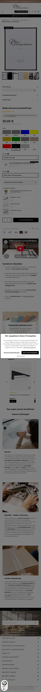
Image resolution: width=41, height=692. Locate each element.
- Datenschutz (20, 356)
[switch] (4, 689)
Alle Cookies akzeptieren (30, 352)
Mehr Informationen (30, 347)
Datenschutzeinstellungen (12, 352)
